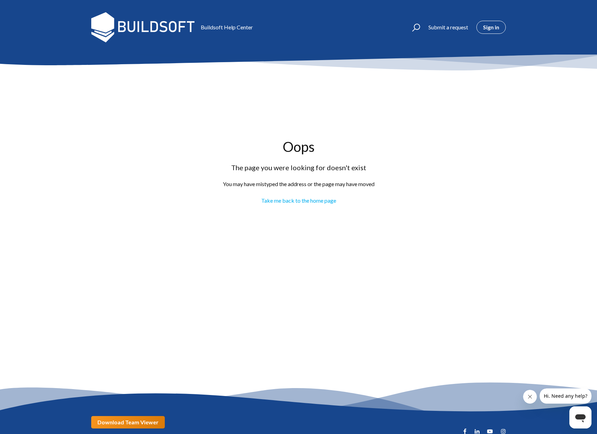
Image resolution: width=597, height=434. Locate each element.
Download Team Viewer (128, 422)
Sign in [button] (491, 27)
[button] (413, 27)
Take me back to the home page (298, 200)
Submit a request (448, 27)
